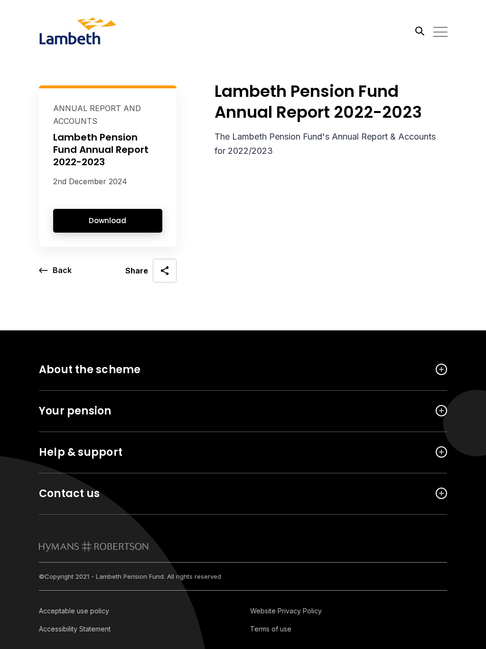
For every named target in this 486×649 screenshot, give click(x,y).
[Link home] (81, 31)
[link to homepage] (94, 546)
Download (107, 221)
